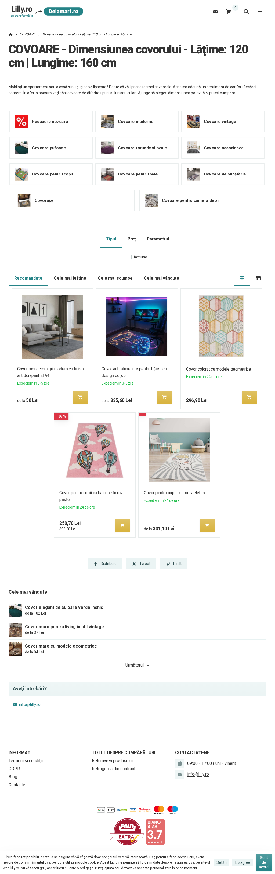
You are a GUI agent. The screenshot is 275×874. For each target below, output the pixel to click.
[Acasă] (46, 11)
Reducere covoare (50, 121)
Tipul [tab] (111, 239)
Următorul (134, 665)
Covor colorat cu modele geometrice (218, 369)
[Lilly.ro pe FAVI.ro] (127, 831)
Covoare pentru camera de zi (190, 200)
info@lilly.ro (30, 704)
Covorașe (44, 200)
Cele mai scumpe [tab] (115, 278)
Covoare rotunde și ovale (142, 147)
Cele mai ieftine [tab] (70, 278)
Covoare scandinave (224, 147)
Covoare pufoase (49, 147)
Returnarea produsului (112, 760)
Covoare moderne (135, 121)
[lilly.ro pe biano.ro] (155, 831)
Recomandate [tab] (28, 278)
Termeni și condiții (26, 760)
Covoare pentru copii (52, 173)
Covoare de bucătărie (225, 173)
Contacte (17, 784)
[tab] (242, 278)
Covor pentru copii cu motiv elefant (175, 492)
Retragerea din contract (113, 768)
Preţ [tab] (132, 239)
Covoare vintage (220, 121)
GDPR (14, 768)
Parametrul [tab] (158, 239)
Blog (13, 776)
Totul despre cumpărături (123, 752)
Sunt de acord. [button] (264, 862)
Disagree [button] (242, 862)
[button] (80, 397)
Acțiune (140, 256)
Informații (20, 752)
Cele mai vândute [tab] (161, 278)
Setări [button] (221, 862)
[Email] (215, 11)
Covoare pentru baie (138, 173)
